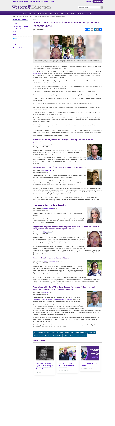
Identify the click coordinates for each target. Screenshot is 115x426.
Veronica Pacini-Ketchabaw (50, 261)
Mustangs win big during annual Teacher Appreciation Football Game (66, 365)
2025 (15, 32)
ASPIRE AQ (81, 13)
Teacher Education (28, 13)
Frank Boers (46, 145)
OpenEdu (90, 13)
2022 (15, 41)
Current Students (23, 1)
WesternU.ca (89, 1)
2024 (15, 35)
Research (32, 1)
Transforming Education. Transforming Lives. (21, 27)
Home (14, 16)
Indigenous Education (42, 1)
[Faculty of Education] (31, 6)
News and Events (20, 20)
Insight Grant (69, 332)
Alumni (52, 1)
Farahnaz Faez (47, 170)
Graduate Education (45, 13)
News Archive (18, 48)
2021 (15, 44)
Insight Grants (37, 73)
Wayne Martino (47, 232)
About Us (15, 1)
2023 (31, 16)
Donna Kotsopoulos (48, 208)
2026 (15, 23)
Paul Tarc (46, 292)
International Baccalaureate (65, 13)
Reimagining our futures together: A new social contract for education (53, 299)
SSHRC (66, 335)
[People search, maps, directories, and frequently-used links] (98, 2)
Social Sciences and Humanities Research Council (48, 332)
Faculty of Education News (22, 16)
